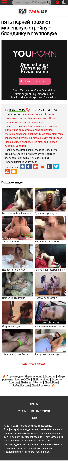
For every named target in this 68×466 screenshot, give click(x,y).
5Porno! (37, 382)
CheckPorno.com (41, 385)
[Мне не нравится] (28, 109)
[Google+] (35, 166)
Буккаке (39, 114)
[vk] (22, 166)
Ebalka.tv (26, 382)
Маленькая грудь (38, 118)
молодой (21, 145)
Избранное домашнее (31, 122)
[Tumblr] (49, 166)
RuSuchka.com (21, 385)
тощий (52, 137)
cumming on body (14, 129)
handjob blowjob (43, 129)
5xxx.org (14, 382)
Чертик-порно (33, 376)
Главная (34, 404)
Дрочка (22, 118)
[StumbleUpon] (7, 171)
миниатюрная (24, 137)
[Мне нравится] (6, 109)
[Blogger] (14, 171)
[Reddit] (42, 166)
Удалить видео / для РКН (34, 411)
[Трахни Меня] (34, 11)
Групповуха (11, 118)
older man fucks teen (39, 133)
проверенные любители (35, 141)
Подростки (11, 122)
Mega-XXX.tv (22, 379)
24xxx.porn (57, 379)
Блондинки (27, 114)
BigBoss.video (41, 379)
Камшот (49, 114)
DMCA (34, 418)
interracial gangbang (15, 133)
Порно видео (15, 376)
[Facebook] (29, 166)
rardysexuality (40, 137)
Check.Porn (51, 382)
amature (28, 126)
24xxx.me (49, 376)
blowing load (40, 126)
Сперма (29, 129)
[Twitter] (56, 166)
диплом (52, 126)
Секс (52, 118)
